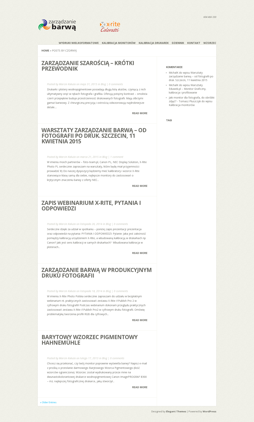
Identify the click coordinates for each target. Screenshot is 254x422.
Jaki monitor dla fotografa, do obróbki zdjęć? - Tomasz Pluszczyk (191, 99)
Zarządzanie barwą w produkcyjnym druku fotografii (96, 272)
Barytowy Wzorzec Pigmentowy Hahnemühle (89, 339)
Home (45, 50)
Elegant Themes (176, 411)
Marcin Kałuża (67, 84)
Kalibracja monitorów (119, 43)
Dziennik (178, 43)
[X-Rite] (110, 31)
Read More (139, 113)
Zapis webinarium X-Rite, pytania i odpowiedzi (91, 205)
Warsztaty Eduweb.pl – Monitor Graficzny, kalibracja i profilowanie (187, 88)
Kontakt (193, 43)
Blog (103, 84)
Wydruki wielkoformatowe (79, 43)
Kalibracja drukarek (154, 43)
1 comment (116, 157)
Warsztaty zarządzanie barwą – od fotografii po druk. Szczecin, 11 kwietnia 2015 (93, 135)
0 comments (116, 84)
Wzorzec (209, 43)
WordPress (209, 411)
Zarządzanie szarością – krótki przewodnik (87, 65)
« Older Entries (48, 402)
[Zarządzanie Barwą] (67, 30)
